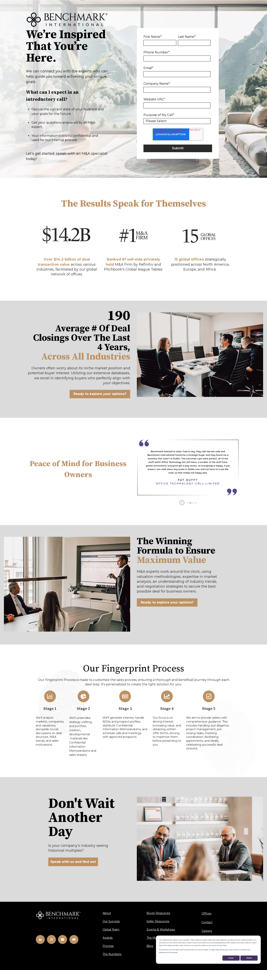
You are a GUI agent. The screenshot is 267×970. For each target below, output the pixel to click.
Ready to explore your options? (99, 394)
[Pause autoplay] (182, 502)
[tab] (187, 503)
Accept (231, 958)
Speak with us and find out (73, 862)
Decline (249, 958)
